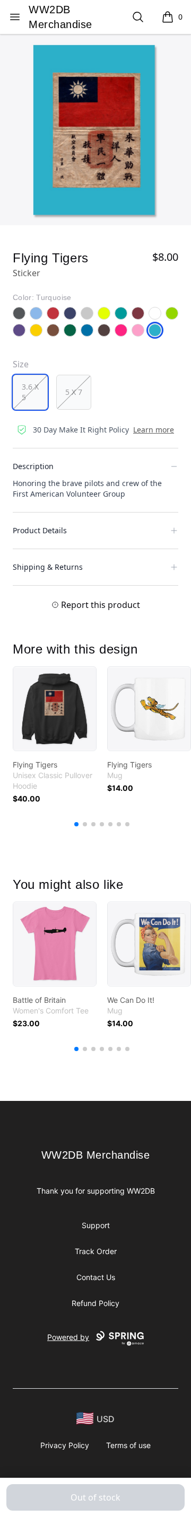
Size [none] (21, 364)
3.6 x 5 (30, 392)
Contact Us (95, 1277)
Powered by (68, 1337)
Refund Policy (95, 1303)
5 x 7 (73, 392)
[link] (54, 709)
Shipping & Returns (48, 567)
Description (33, 466)
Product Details (40, 530)
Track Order (96, 1251)
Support (96, 1225)
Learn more (153, 430)
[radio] (30, 392)
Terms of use (128, 1445)
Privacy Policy (64, 1445)
